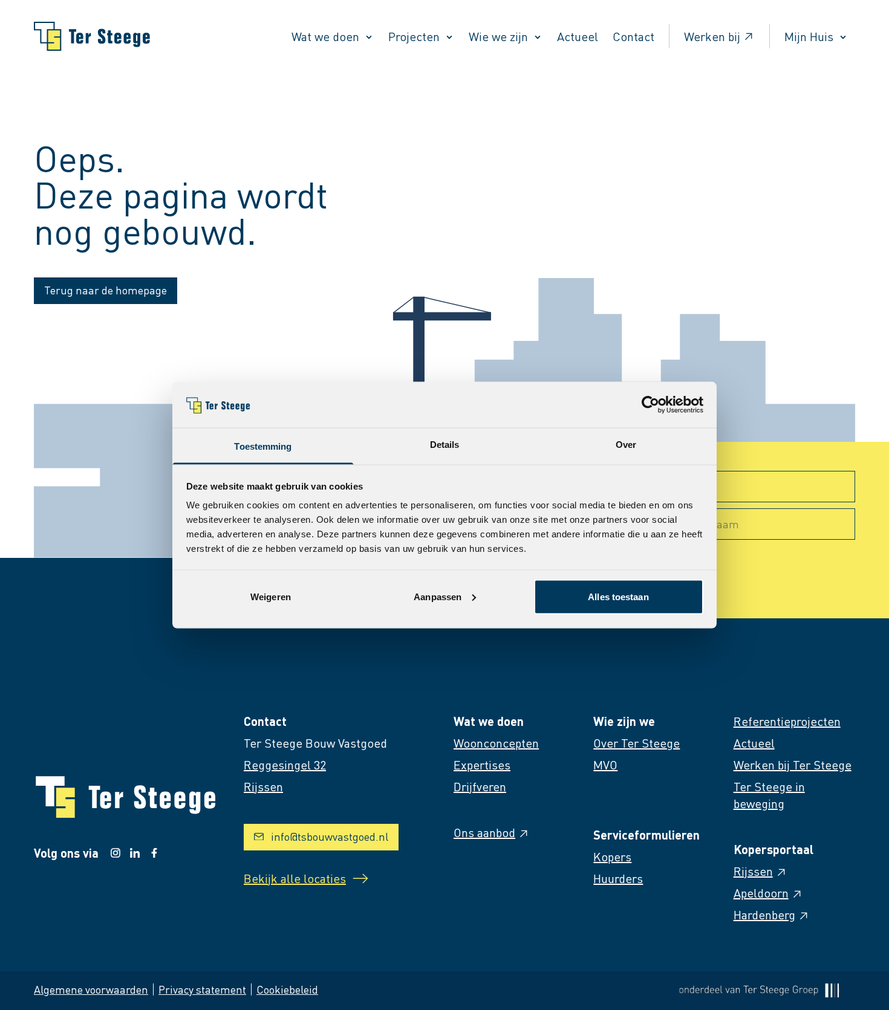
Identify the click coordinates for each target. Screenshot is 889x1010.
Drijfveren (480, 786)
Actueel (577, 36)
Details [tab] (445, 444)
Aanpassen (437, 596)
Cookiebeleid (287, 989)
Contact (633, 36)
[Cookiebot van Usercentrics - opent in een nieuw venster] (650, 404)
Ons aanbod (484, 832)
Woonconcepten (496, 743)
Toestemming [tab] (262, 446)
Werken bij (712, 36)
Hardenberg (764, 914)
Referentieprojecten (787, 721)
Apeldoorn (761, 893)
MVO (605, 764)
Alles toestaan (618, 596)
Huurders (618, 878)
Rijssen (753, 871)
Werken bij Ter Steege (793, 764)
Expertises (482, 764)
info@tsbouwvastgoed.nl (329, 836)
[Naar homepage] (92, 36)
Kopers (612, 856)
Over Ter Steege (636, 743)
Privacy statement (202, 989)
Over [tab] (626, 444)
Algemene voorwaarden (91, 989)
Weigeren (270, 596)
